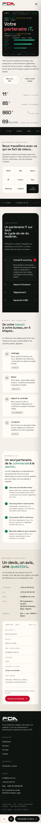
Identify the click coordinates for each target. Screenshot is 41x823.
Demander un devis (9, 766)
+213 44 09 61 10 (27, 587)
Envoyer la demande (16, 699)
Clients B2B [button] (34, 113)
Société (8, 639)
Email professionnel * (13, 648)
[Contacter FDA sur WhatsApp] (11, 819)
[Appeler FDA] (4, 819)
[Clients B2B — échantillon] (2, 131)
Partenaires (6, 742)
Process (5, 750)
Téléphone (8, 657)
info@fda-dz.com (27, 597)
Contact (5, 754)
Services (5, 746)
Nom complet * (10, 630)
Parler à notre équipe (30, 80)
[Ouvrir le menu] (36, 4)
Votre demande (10, 675)
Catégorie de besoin (12, 666)
